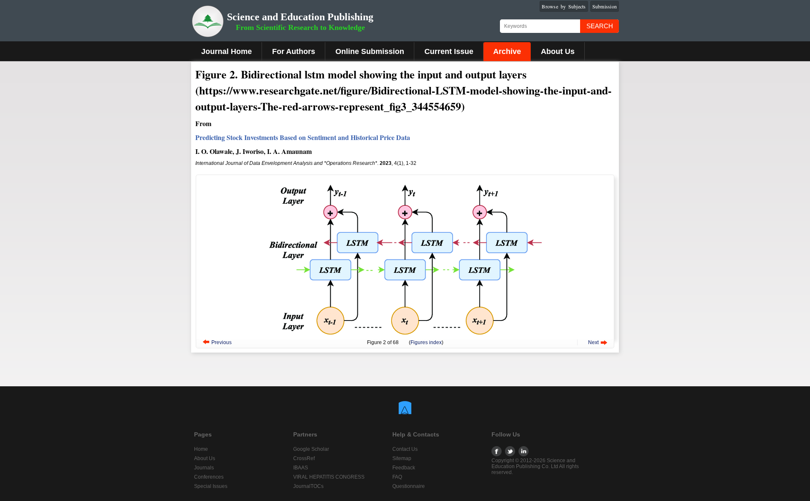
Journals (204, 468)
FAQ (397, 477)
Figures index (426, 342)
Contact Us (405, 449)
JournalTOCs (308, 486)
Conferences (209, 477)
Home (201, 449)
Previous (221, 342)
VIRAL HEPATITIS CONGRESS (328, 477)
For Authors (293, 51)
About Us (558, 51)
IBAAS (300, 468)
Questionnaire (408, 486)
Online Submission (369, 51)
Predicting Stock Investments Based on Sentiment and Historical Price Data (302, 137)
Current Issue (448, 51)
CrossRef (304, 458)
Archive (507, 51)
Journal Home (226, 51)
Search (599, 26)
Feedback (403, 468)
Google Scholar (311, 449)
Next (593, 342)
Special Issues (210, 486)
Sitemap (401, 458)
